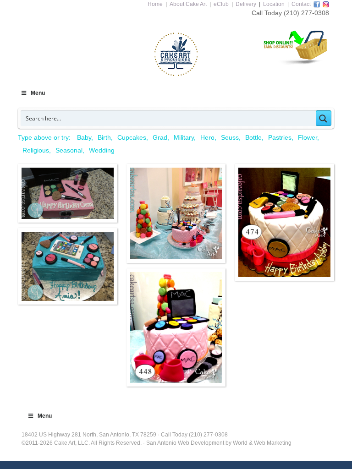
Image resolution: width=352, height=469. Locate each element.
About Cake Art (188, 4)
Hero (207, 137)
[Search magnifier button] (323, 118)
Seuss (230, 137)
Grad (160, 137)
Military (184, 137)
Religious (35, 150)
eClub (221, 4)
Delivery (246, 4)
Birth (104, 137)
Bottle (253, 137)
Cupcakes (131, 137)
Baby (84, 137)
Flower (307, 137)
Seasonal (68, 150)
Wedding (102, 150)
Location (274, 4)
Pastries (280, 137)
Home (155, 4)
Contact (301, 4)
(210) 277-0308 (306, 12)
